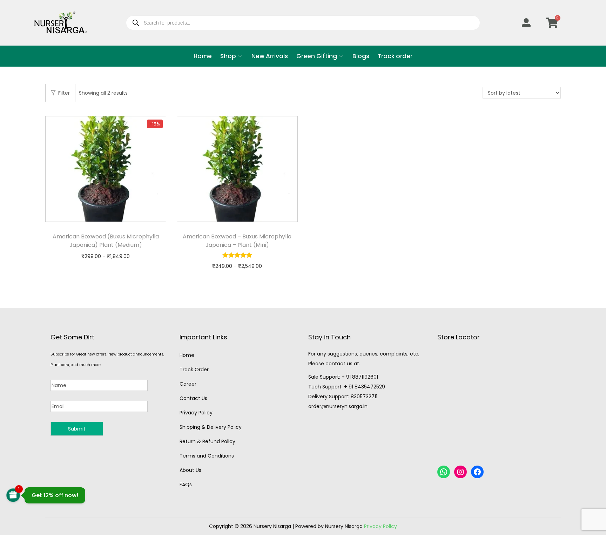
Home (187, 355)
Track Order (194, 369)
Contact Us (193, 398)
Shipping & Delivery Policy (211, 427)
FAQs (186, 484)
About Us (190, 470)
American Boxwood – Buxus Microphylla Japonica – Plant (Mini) (237, 240)
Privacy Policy (196, 412)
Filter (64, 92)
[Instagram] (460, 472)
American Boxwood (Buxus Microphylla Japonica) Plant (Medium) (106, 240)
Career (188, 383)
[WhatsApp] (443, 472)
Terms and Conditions (207, 455)
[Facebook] (477, 472)
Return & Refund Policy (207, 441)
